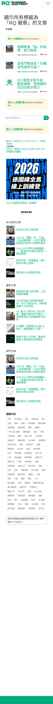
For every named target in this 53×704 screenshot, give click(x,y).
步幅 (19, 483)
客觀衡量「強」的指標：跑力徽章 (32, 48)
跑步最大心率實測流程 (28, 272)
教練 (16, 423)
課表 (30, 427)
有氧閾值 (31, 508)
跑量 (36, 462)
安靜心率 (21, 466)
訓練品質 (21, 496)
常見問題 (17, 453)
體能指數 (26, 432)
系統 (35, 432)
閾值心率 (11, 491)
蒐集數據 (28, 457)
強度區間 (42, 440)
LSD (36, 479)
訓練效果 (11, 474)
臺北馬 (20, 449)
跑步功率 (31, 466)
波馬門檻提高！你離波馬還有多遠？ (32, 65)
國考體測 (11, 504)
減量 (40, 496)
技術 (16, 470)
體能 (19, 436)
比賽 (9, 423)
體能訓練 (41, 423)
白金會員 (28, 462)
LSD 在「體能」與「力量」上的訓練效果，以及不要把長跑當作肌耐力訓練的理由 (31, 240)
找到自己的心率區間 (27, 229)
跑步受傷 (11, 508)
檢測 (38, 474)
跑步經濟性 (11, 444)
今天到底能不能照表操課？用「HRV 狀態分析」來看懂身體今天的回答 (31, 303)
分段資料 (34, 504)
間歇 (38, 444)
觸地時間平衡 (38, 483)
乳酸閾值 (24, 500)
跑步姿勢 (36, 449)
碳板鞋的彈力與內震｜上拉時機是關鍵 (31, 293)
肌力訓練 (34, 470)
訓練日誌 (38, 457)
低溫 (9, 500)
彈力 (16, 500)
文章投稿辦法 (17, 522)
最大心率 (28, 436)
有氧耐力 (33, 487)
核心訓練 (38, 491)
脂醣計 (30, 474)
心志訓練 (38, 436)
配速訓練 (11, 466)
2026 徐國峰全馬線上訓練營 (21, 203)
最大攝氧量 (11, 487)
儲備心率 (11, 462)
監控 (21, 444)
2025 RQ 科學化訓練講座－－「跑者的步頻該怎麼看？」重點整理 (31, 251)
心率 (9, 457)
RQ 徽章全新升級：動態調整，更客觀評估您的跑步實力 (32, 83)
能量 (43, 470)
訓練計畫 (34, 419)
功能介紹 (38, 453)
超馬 (33, 500)
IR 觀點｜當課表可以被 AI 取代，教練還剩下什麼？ (30, 327)
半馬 (9, 470)
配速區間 (21, 427)
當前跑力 (11, 440)
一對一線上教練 (13, 432)
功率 (9, 453)
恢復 (19, 462)
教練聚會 (11, 496)
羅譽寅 (24, 55)
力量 (16, 479)
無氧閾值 (31, 496)
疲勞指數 (28, 453)
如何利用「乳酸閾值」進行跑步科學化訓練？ (31, 262)
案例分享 (23, 487)
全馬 (26, 419)
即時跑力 (29, 444)
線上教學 (31, 440)
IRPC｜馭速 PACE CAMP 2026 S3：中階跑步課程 (26, 150)
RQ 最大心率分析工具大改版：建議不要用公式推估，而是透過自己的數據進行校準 (31, 315)
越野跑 (27, 483)
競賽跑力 (11, 449)
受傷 (26, 504)
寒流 (43, 504)
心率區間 (11, 436)
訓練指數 (11, 427)
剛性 (29, 491)
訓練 (23, 423)
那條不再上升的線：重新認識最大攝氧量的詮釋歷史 (31, 338)
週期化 (37, 427)
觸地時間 (21, 440)
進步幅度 (11, 483)
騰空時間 (21, 474)
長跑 (9, 479)
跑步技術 (17, 419)
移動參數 (24, 470)
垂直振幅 (17, 457)
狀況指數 (31, 423)
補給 (23, 479)
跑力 (43, 419)
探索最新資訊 (26, 212)
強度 (40, 466)
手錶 (19, 504)
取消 (10, 29)
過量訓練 (21, 508)
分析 (9, 419)
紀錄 (28, 449)
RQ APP (21, 491)
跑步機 (41, 508)
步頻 (42, 432)
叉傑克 (24, 92)
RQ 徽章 (41, 500)
